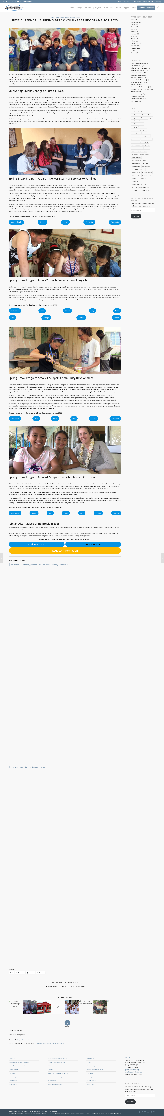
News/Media (90, 1058)
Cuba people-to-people (137, 127)
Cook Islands (16, 222)
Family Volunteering (57, 17)
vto (145, 184)
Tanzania (115, 222)
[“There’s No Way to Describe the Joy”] (1, 558)
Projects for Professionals (139, 87)
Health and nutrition (146, 139)
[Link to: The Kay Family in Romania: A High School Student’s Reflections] (16, 1007)
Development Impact (138, 70)
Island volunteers (136, 145)
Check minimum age (36, 544)
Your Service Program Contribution (58, 1073)
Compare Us (13, 1084)
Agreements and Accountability (96, 1069)
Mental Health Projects (138, 80)
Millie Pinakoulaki (72, 982)
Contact (89, 1062)
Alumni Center (52, 1081)
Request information (65, 550)
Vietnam (116, 318)
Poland (133, 41)
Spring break (80, 986)
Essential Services (146, 133)
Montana (133, 34)
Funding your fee (145, 136)
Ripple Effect (135, 92)
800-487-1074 (28, 1)
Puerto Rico (134, 43)
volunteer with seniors (137, 184)
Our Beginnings (13, 1069)
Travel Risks (90, 1073)
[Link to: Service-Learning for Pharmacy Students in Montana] (30, 1007)
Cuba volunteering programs (139, 130)
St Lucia (133, 46)
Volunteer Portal (148, 2)
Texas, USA (115, 418)
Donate (120, 2)
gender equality (136, 139)
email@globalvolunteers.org (134, 1072)
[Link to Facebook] (3, 1)
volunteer (142, 169)
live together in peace (137, 148)
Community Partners (15, 1077)
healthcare (134, 142)
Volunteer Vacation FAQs (55, 1084)
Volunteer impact (136, 175)
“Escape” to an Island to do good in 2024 (28, 767)
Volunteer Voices (136, 99)
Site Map (89, 1077)
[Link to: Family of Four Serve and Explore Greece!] (100, 1007)
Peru (65, 222)
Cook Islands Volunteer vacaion (139, 121)
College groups (54, 986)
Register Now (128, 2)
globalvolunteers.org (132, 1070)
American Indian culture (138, 111)
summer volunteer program (139, 160)
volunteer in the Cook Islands (139, 178)
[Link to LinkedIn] (15, 1)
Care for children (136, 114)
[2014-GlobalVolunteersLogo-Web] (14, 7)
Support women (146, 163)
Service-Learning (136, 94)
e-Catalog (158, 2)
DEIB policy (51, 1066)
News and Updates (137, 82)
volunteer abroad (136, 172)
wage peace (135, 187)
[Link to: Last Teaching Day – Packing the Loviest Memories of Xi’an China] (58, 1007)
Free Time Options (137, 75)
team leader (135, 169)
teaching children (136, 166)
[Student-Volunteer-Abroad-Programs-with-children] (65, 49)
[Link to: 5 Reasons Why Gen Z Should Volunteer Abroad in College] (114, 1007)
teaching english (146, 166)
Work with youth (136, 190)
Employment (90, 1084)
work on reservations (144, 187)
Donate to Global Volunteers (56, 1062)
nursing (133, 151)
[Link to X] (6, 1)
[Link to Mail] (18, 1)
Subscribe (136, 216)
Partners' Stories (136, 84)
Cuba (42, 311)
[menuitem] (120, 1)
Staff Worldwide (136, 96)
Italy (92, 311)
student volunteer (136, 157)
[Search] (158, 7)
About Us (12, 1058)
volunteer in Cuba (146, 175)
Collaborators (13, 1081)
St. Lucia (89, 222)
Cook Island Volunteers (137, 124)
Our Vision (12, 1073)
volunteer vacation (136, 181)
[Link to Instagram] (12, 1)
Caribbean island (146, 114)
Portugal (46, 318)
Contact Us (137, 2)
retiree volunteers (142, 151)
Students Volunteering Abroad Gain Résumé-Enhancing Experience (39, 564)
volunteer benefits (147, 172)
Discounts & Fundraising (55, 1077)
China (132, 20)
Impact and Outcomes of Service (57, 1058)
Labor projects (145, 145)
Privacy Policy (91, 1066)
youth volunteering (146, 190)
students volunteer (144, 154)
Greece (67, 311)
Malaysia (133, 31)
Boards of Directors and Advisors (19, 1062)
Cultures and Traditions (138, 68)
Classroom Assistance (138, 63)
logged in (20, 1040)
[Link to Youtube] (9, 1)
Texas (133, 50)
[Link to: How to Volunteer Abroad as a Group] (72, 1007)
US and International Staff (16, 1066)
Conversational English (138, 66)
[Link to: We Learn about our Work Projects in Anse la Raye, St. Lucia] (44, 1007)
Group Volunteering (72, 17)
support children (136, 163)
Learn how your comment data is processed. (49, 1043)
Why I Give (134, 101)
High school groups (68, 986)
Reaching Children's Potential (140, 89)
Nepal (42, 222)
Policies (50, 1069)
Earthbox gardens (136, 133)
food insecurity (135, 136)
